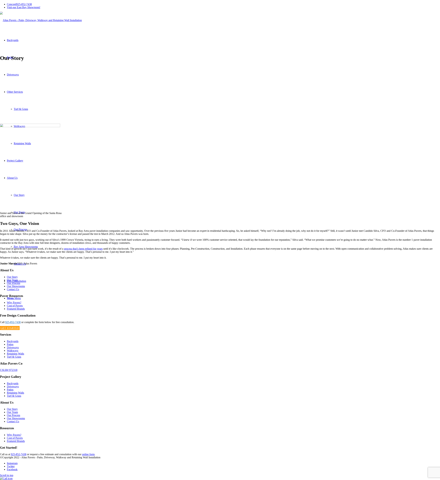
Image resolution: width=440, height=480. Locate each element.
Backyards (12, 341)
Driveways (13, 347)
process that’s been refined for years (83, 248)
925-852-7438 (19, 4)
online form (88, 454)
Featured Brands (16, 308)
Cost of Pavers (15, 305)
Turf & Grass (14, 356)
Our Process (13, 283)
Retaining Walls (15, 353)
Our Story (12, 276)
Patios (10, 344)
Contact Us (13, 289)
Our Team (12, 280)
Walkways (12, 350)
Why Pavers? (14, 302)
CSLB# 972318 (8, 370)
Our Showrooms (16, 286)
